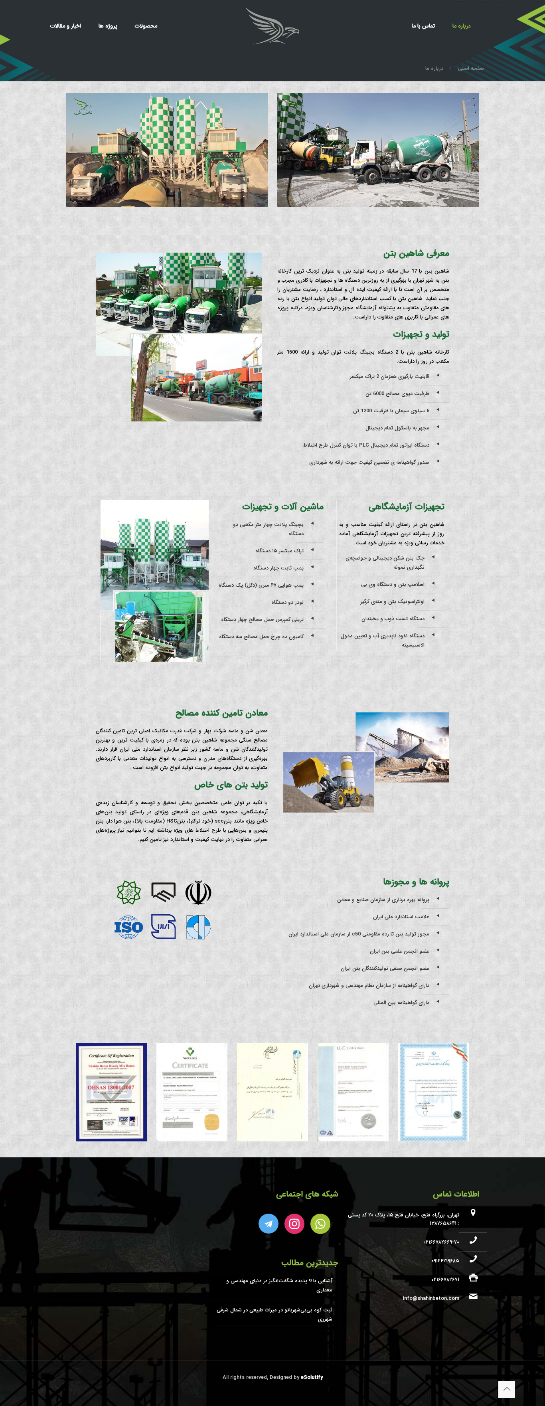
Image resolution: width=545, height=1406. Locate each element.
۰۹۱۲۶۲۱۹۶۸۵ (445, 1261)
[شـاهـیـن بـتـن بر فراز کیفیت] (272, 26)
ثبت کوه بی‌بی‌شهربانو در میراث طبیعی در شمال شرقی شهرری (274, 1314)
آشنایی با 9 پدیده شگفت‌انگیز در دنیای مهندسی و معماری (279, 1285)
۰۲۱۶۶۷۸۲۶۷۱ (445, 1279)
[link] (433, 1092)
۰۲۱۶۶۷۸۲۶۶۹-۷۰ (441, 1242)
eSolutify (311, 1377)
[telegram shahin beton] (268, 1224)
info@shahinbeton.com (431, 1298)
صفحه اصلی (471, 68)
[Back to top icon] (506, 1389)
